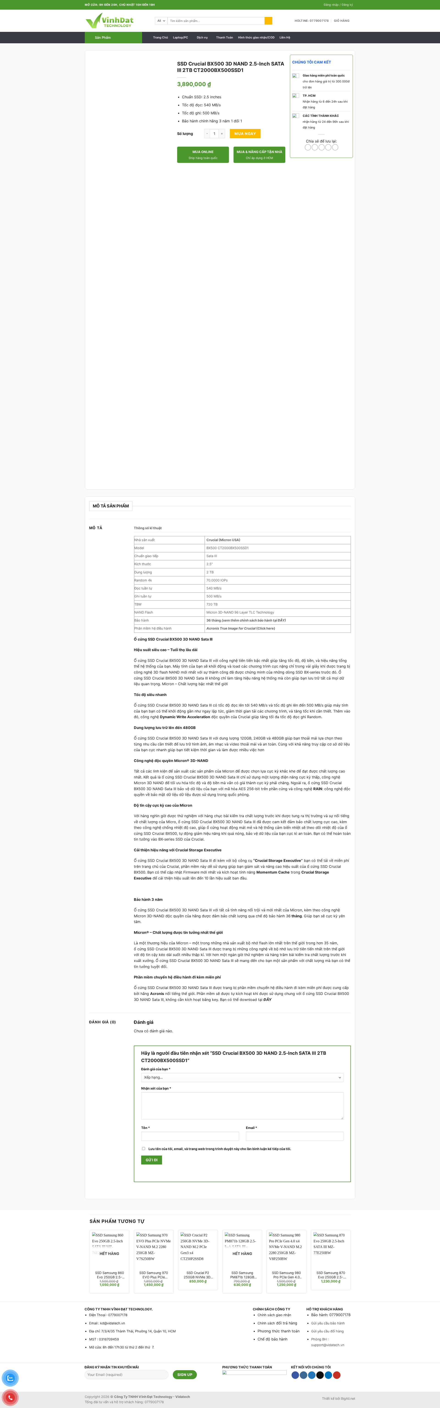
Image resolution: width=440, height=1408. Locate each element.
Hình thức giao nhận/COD (256, 37)
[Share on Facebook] (308, 147)
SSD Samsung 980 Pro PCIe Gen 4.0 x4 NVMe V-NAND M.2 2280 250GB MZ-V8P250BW (286, 1275)
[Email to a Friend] (322, 147)
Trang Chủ (160, 37)
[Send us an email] (320, 1375)
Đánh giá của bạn (155, 1069)
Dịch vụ (202, 37)
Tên (145, 1128)
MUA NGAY (245, 133)
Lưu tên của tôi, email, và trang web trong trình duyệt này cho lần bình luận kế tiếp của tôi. (219, 1149)
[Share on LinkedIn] (335, 147)
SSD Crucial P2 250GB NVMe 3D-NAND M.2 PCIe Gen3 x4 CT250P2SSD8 (198, 1275)
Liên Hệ (285, 37)
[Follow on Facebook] (295, 1375)
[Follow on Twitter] (312, 1375)
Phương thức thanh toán (279, 1331)
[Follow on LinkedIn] (328, 1375)
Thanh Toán (224, 37)
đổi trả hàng (286, 1323)
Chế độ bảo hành (272, 1339)
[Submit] (268, 21)
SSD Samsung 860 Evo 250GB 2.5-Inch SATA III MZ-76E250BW (109, 1275)
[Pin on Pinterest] (328, 147)
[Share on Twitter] (315, 147)
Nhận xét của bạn (156, 1088)
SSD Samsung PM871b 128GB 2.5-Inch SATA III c (242, 1275)
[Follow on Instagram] (303, 1375)
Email (251, 1128)
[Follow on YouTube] (337, 1375)
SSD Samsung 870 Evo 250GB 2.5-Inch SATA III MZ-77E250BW (330, 1275)
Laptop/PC (180, 37)
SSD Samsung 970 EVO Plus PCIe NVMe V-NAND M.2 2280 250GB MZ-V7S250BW (153, 1275)
